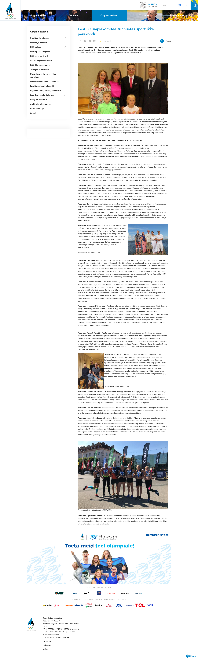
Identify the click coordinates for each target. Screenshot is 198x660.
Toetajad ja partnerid (39, 69)
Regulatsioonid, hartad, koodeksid (45, 90)
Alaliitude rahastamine (40, 104)
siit (68, 637)
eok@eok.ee (54, 634)
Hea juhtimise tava (38, 99)
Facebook (47, 641)
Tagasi (168, 41)
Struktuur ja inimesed (40, 38)
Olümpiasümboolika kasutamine (44, 81)
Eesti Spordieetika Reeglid (42, 86)
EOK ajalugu (35, 47)
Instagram (47, 645)
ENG (164, 5)
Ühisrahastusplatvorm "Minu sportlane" (43, 75)
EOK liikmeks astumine (40, 65)
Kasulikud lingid (37, 108)
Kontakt (33, 113)
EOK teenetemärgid (39, 56)
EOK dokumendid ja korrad (42, 95)
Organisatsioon (39, 31)
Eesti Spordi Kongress (40, 51)
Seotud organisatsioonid (41, 60)
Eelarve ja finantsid (38, 42)
